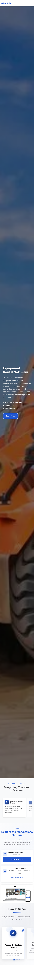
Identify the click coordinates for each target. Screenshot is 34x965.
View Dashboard (16, 877)
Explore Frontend (16, 859)
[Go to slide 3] (18, 959)
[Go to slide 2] (16, 959)
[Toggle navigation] (31, 3)
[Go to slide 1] (14, 960)
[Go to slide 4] (19, 959)
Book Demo (10, 416)
